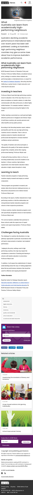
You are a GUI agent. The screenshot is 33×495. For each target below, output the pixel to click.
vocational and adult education (11, 318)
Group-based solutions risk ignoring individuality (14, 405)
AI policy (13, 486)
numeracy (6, 310)
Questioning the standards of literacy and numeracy (15, 378)
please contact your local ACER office (17, 466)
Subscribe (7, 340)
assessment (6, 301)
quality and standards (9, 313)
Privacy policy (27, 340)
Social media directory (7, 476)
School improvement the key (11, 431)
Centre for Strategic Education (11, 81)
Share (3, 347)
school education (7, 316)
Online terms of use (22, 486)
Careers (3, 488)
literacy (5, 307)
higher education (7, 304)
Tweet (11, 347)
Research (3, 34)
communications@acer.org (22, 455)
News (12, 2)
